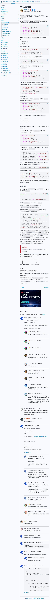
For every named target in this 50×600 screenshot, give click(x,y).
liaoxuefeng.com (29, 598)
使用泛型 (46, 287)
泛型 (23, 287)
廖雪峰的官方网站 (6, 1)
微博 (35, 598)
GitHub (38, 598)
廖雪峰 (25, 10)
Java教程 (13, 1)
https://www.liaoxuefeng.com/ (40, 436)
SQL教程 (32, 1)
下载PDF (4, 75)
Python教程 (18, 1)
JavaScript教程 (25, 1)
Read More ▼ (27, 452)
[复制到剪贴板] (47, 26)
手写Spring (37, 1)
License (42, 598)
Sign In (43, 314)
